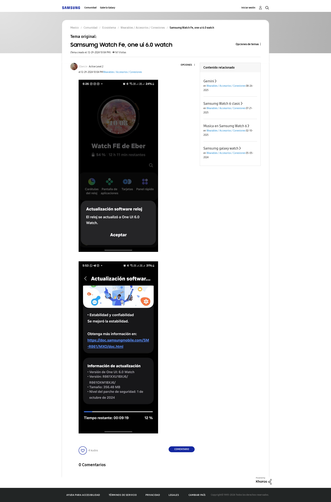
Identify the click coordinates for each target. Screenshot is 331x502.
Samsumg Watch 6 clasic (221, 103)
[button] (189, 65)
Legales (174, 495)
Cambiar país (197, 495)
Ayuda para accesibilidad (83, 495)
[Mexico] (71, 7)
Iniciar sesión (248, 7)
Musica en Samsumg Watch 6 (225, 126)
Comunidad (90, 7)
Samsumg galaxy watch (220, 148)
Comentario (181, 449)
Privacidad (153, 495)
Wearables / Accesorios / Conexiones (122, 72)
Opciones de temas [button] (247, 44)
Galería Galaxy (107, 7)
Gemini (208, 81)
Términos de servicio (123, 495)
